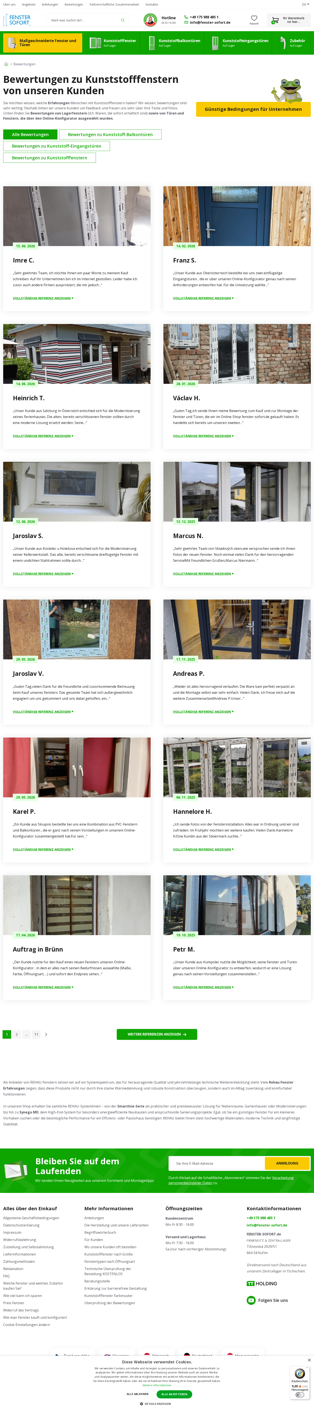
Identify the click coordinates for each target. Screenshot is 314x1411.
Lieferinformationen (19, 1254)
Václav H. (186, 398)
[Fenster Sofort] (17, 20)
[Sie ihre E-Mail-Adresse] (240, 1163)
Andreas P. (188, 673)
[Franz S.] (237, 216)
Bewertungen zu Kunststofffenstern (49, 158)
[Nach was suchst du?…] (87, 20)
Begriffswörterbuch (100, 1232)
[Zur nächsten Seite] (46, 1034)
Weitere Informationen (157, 1385)
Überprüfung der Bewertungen (109, 1303)
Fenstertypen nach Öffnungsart (109, 1261)
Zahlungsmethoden (19, 1261)
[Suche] (122, 20)
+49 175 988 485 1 (261, 1218)
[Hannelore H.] (237, 767)
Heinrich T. (29, 398)
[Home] (6, 64)
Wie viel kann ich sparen (22, 1295)
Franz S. (184, 260)
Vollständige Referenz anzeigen (42, 298)
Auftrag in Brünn (38, 949)
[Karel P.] (77, 767)
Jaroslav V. (28, 673)
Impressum (12, 1232)
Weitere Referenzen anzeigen (154, 1034)
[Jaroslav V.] (77, 629)
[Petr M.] (237, 905)
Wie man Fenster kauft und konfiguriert (35, 1317)
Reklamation (13, 1268)
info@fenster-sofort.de (267, 1225)
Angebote (28, 4)
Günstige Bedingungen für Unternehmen (253, 109)
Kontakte (151, 4)
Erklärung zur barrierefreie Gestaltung (115, 1288)
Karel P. (24, 811)
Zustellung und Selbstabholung (28, 1247)
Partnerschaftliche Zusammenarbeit (114, 4)
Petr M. (184, 949)
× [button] (309, 1360)
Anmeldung (287, 1163)
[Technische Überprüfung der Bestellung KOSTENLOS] (150, 20)
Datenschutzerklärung (21, 1225)
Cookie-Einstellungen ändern (26, 1324)
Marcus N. (188, 536)
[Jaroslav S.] (77, 492)
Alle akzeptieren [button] (174, 1394)
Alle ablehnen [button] (138, 1394)
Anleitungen (50, 4)
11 (36, 1034)
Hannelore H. (192, 811)
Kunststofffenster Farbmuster (108, 1295)
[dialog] (157, 1383)
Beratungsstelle (97, 1281)
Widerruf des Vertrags (21, 1310)
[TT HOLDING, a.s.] (262, 1283)
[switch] (300, 1394)
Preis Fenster (13, 1303)
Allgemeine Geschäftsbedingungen (31, 1218)
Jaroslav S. (28, 536)
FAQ (6, 1276)
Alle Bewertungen (30, 134)
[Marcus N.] (237, 492)
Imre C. (23, 260)
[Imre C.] (77, 216)
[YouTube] (251, 1300)
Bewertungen (74, 4)
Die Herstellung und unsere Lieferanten (116, 1225)
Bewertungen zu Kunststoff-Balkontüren (110, 134)
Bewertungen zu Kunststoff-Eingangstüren (56, 146)
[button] (157, 1404)
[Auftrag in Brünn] (77, 905)
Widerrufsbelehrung (19, 1239)
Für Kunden (93, 1239)
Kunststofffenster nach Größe (108, 1254)
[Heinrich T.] (77, 354)
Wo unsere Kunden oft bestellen (110, 1247)
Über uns (9, 4)
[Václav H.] (237, 354)
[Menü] (307, 1368)
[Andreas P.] (237, 629)
